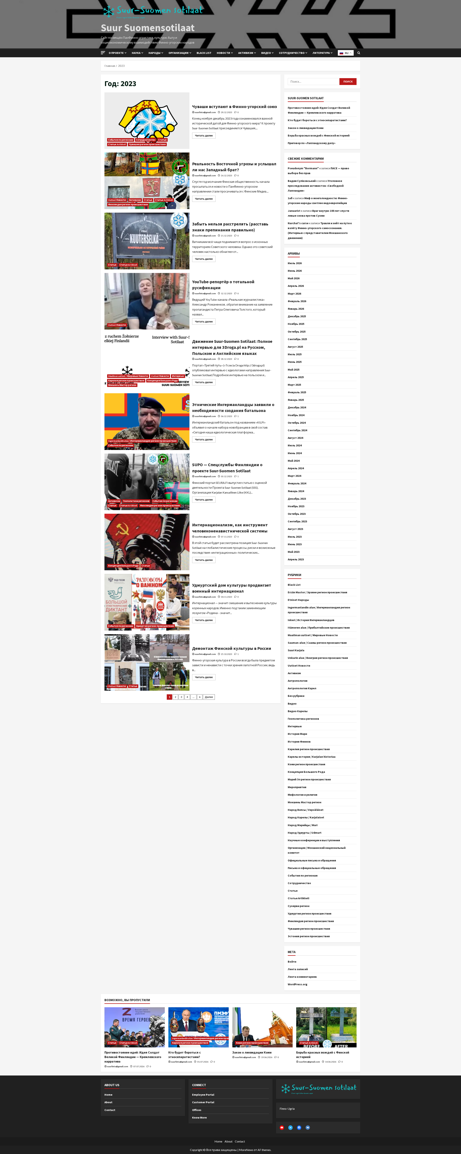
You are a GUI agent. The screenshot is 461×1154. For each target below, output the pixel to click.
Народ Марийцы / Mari (302, 825)
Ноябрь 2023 (296, 506)
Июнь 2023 (295, 544)
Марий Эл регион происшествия (309, 779)
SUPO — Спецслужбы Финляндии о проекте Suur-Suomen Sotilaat (146, 482)
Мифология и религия (302, 794)
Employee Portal (203, 1094)
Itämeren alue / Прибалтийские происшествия (319, 627)
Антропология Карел (302, 688)
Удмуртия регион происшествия (155, 626)
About (108, 1102)
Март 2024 (294, 476)
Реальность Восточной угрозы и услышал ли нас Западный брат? (146, 181)
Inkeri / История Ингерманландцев (311, 620)
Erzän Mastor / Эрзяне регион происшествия (317, 592)
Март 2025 (294, 384)
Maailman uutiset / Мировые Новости (128, 376)
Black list (204, 53)
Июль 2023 (295, 536)
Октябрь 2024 (297, 422)
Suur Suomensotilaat (148, 27)
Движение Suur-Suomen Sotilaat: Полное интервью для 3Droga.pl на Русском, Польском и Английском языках (146, 361)
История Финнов (299, 741)
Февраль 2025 (297, 392)
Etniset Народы (298, 600)
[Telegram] (290, 1127)
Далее (209, 696)
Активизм (245, 53)
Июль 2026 (295, 263)
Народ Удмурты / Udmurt (304, 832)
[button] (103, 52)
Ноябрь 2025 (296, 324)
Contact (109, 1110)
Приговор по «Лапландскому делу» (311, 143)
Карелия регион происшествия (126, 380)
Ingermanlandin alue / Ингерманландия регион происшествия (142, 441)
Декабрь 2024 (297, 407)
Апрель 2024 (296, 468)
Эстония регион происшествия (309, 936)
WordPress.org (297, 984)
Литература (321, 53)
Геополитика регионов (136, 501)
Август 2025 (295, 346)
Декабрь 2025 (297, 316)
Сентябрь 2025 (297, 339)
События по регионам (120, 139)
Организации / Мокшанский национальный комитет (317, 850)
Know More (199, 1117)
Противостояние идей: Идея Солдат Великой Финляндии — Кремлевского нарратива (132, 1056)
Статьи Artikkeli (117, 144)
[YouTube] (282, 1127)
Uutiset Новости (117, 200)
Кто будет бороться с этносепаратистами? (317, 120)
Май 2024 (293, 460)
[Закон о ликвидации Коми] (262, 1027)
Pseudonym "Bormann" (303, 168)
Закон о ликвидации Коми (305, 128)
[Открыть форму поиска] (358, 53)
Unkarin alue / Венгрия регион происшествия (318, 658)
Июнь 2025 (295, 362)
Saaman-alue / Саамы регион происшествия (317, 642)
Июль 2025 (295, 354)
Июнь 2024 (295, 453)
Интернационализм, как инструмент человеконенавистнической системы (146, 542)
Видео (266, 53)
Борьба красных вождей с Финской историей (319, 135)
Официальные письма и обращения (312, 860)
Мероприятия (297, 787)
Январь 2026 (296, 308)
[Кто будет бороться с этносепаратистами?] (198, 1027)
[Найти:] (313, 81)
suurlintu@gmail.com (205, 112)
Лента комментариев (302, 976)
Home (108, 1094)
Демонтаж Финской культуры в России (146, 662)
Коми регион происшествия (306, 764)
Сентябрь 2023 (297, 521)
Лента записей (298, 969)
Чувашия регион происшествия (147, 144)
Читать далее (205, 135)
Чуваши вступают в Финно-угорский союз (146, 120)
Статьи (162, 139)
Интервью (178, 376)
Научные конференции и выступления (314, 840)
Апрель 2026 (296, 286)
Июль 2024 (295, 445)
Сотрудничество (292, 53)
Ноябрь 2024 (296, 415)
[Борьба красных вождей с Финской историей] (326, 1027)
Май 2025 (293, 369)
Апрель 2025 (296, 377)
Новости (223, 53)
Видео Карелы (298, 711)
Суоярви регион (298, 906)
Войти (292, 961)
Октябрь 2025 (297, 331)
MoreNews (246, 1149)
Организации (179, 53)
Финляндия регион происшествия (128, 204)
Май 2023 (293, 552)
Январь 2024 (296, 491)
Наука (136, 53)
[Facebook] (299, 1127)
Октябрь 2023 (297, 514)
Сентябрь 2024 (297, 430)
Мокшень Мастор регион (122, 385)
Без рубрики (296, 696)
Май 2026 (293, 278)
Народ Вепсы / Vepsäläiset (305, 810)
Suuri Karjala (296, 650)
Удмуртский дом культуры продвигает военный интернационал (146, 602)
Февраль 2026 (297, 301)
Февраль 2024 (297, 483)
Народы (154, 53)
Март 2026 (294, 293)
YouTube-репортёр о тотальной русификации (146, 301)
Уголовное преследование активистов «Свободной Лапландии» (316, 185)
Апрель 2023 (296, 559)
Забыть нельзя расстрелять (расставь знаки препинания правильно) (146, 241)
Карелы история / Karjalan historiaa (311, 756)
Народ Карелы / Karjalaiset (306, 817)
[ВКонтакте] (308, 1127)
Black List (294, 584)
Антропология (297, 680)
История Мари (297, 734)
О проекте (116, 53)
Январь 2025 (296, 400)
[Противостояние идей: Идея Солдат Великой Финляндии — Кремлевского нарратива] (134, 1027)
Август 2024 (295, 438)
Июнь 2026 (295, 270)
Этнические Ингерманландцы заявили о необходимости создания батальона (146, 421)
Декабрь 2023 (297, 498)
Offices (196, 1110)
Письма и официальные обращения (312, 868)
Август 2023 (295, 529)
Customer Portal (203, 1102)
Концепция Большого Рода (162, 380)
